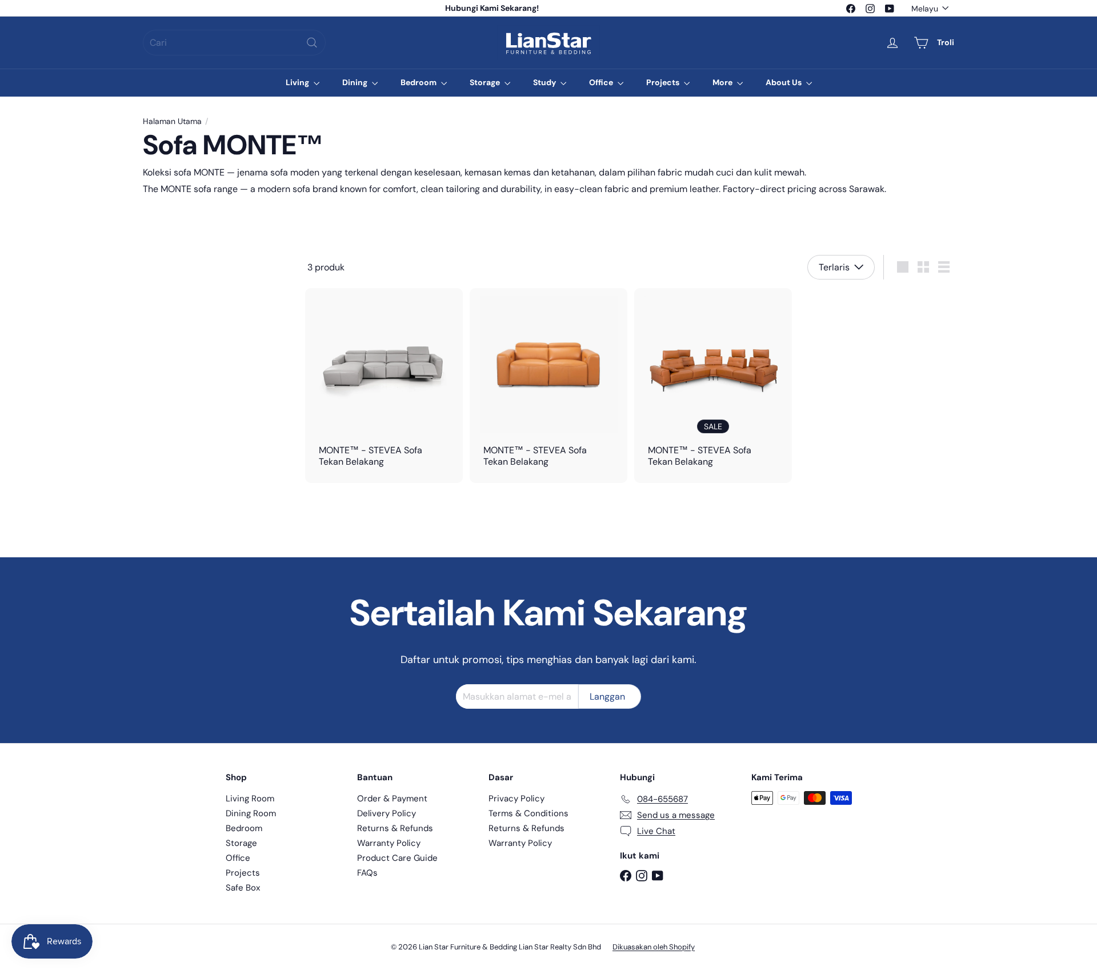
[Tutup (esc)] (721, 339)
